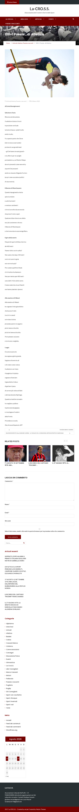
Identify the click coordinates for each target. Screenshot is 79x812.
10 (7, 758)
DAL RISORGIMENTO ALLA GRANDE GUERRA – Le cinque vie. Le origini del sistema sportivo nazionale (35, 433)
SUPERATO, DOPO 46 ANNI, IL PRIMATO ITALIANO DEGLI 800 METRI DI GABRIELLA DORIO (15, 558)
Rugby (8, 688)
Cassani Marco (12, 643)
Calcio (8, 640)
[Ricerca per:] (15, 543)
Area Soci (24, 19)
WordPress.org (11, 730)
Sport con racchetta (13, 695)
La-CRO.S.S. (39, 8)
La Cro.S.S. (10, 666)
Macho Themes (41, 809)
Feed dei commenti (13, 727)
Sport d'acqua (11, 698)
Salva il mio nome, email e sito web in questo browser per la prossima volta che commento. (35, 531)
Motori (8, 675)
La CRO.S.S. (9, 19)
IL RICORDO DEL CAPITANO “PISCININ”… (38, 464)
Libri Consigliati (12, 669)
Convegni (9, 653)
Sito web (8, 521)
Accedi (8, 720)
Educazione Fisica (13, 656)
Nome (7, 504)
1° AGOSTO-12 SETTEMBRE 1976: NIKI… (14, 464)
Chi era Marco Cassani (66, 429)
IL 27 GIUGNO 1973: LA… (60, 463)
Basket (8, 637)
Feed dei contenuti (13, 724)
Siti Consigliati (11, 692)
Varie (8, 708)
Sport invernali (11, 701)
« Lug (6, 776)
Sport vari (10, 705)
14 (18, 758)
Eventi (51, 19)
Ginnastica (10, 662)
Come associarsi (12, 649)
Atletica (13, 101)
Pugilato (9, 685)
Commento (9, 481)
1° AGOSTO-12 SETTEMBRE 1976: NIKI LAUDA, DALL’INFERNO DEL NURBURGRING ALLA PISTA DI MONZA (15, 584)
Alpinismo (10, 624)
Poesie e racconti (13, 24)
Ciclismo (9, 646)
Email (7, 512)
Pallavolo (9, 679)
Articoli (38, 19)
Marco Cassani (12, 672)
